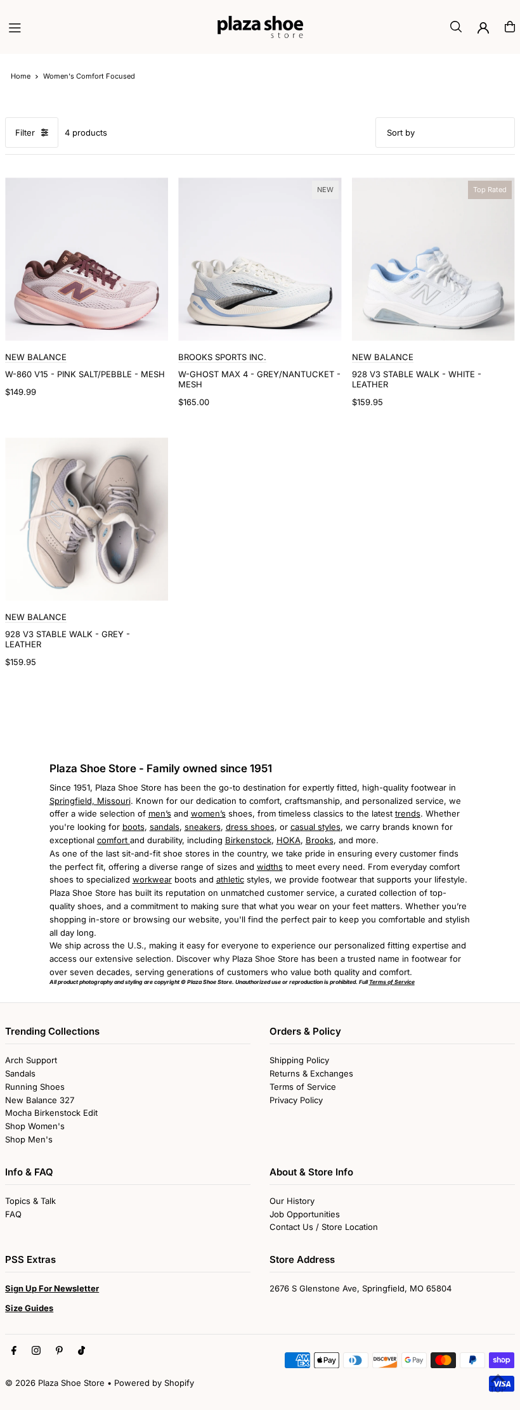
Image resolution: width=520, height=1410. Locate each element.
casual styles (315, 827)
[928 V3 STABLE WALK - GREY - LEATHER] (86, 518)
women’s (208, 813)
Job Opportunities (305, 1214)
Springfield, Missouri (90, 801)
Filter (25, 132)
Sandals (20, 1073)
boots (133, 827)
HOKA (288, 840)
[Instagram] (36, 1351)
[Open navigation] (107, 26)
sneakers (203, 827)
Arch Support (31, 1060)
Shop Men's (29, 1139)
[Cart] (510, 26)
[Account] (483, 28)
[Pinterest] (59, 1351)
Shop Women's (35, 1126)
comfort (113, 840)
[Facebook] (13, 1351)
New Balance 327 (39, 1100)
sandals (164, 827)
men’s (159, 813)
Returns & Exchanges (311, 1073)
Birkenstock (248, 840)
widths (270, 867)
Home (20, 76)
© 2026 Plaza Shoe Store (55, 1383)
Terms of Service (303, 1087)
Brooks (320, 840)
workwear (152, 879)
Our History (292, 1201)
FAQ (13, 1214)
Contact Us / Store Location (324, 1227)
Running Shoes (35, 1087)
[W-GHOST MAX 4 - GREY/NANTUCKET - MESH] (259, 259)
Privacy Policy (296, 1100)
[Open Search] (456, 26)
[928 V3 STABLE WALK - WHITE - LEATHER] (433, 259)
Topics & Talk (30, 1201)
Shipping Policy (299, 1060)
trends (407, 813)
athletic (230, 879)
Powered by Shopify (154, 1383)
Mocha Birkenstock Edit (51, 1113)
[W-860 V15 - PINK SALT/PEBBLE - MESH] (86, 259)
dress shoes (250, 827)
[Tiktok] (81, 1351)
